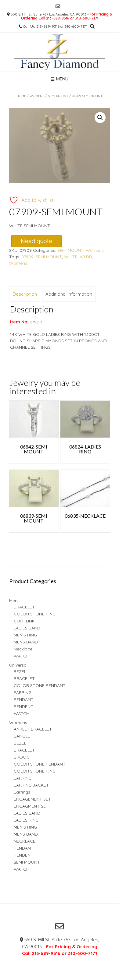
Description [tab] (25, 294)
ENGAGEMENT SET (32, 799)
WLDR (86, 256)
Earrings (22, 792)
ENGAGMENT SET (31, 806)
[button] (100, 117)
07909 (27, 256)
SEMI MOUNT (58, 96)
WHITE (71, 256)
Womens (37, 96)
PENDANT (24, 699)
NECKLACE (24, 841)
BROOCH (23, 757)
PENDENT (23, 706)
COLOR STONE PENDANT (40, 685)
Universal (18, 665)
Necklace (23, 649)
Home (21, 96)
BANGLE (22, 736)
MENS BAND (26, 642)
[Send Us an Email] (58, 6)
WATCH (21, 656)
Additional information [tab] (68, 294)
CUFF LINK (24, 621)
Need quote (36, 241)
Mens (14, 600)
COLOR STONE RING (35, 614)
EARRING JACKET (31, 785)
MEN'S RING (25, 635)
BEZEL (20, 671)
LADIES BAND (27, 628)
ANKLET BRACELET (33, 729)
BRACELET (24, 607)
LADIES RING (26, 820)
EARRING (22, 692)
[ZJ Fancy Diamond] (59, 52)
